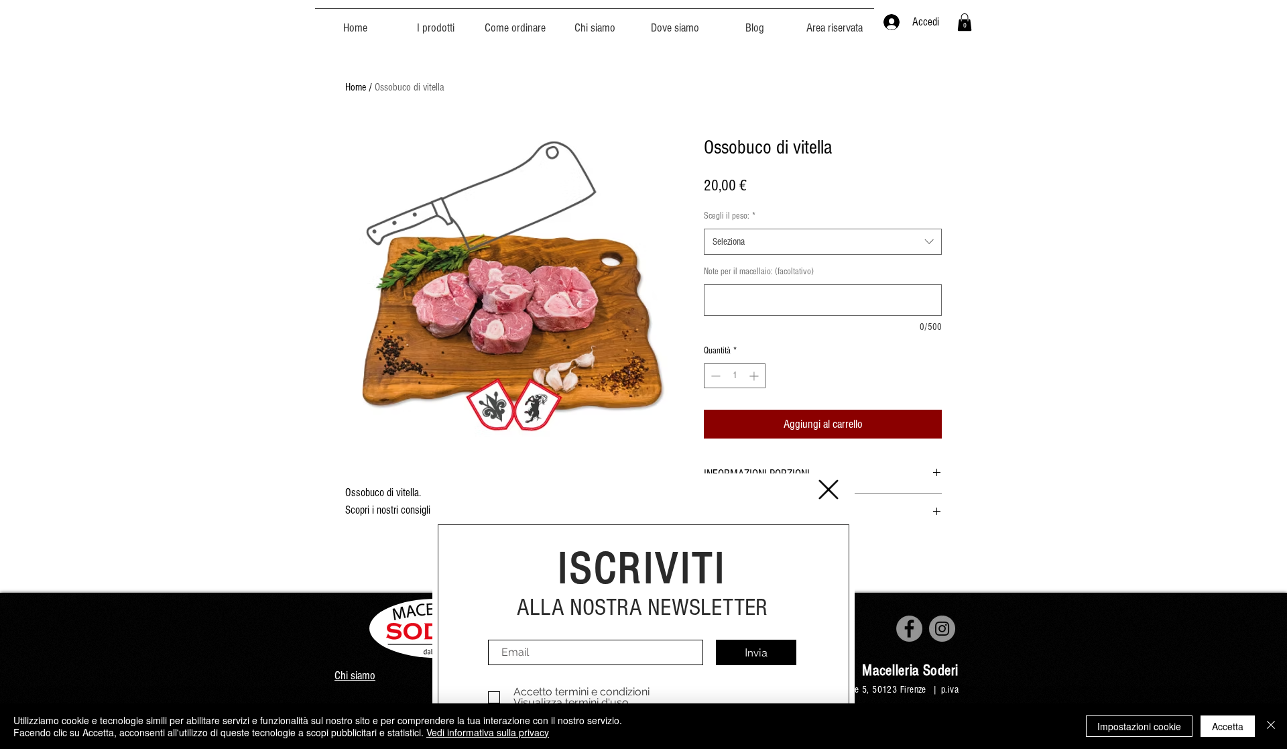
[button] (828, 489)
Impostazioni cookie (1139, 726)
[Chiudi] (1271, 726)
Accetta (1227, 726)
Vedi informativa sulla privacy (487, 732)
